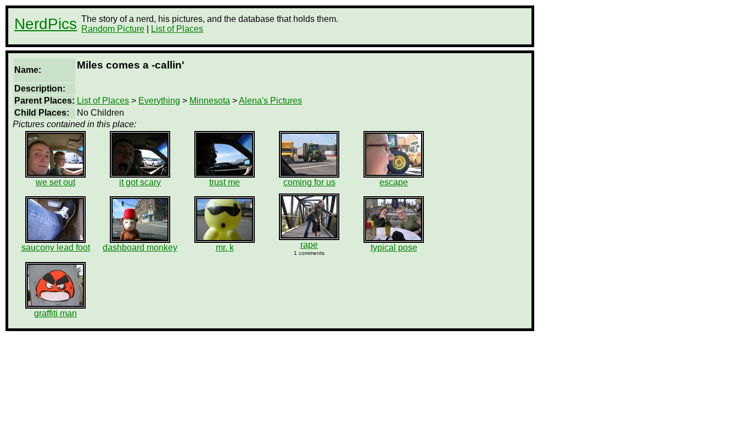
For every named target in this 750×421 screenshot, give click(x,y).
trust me (224, 182)
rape (309, 244)
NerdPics (45, 23)
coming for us (309, 182)
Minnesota (209, 100)
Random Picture (112, 28)
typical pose (394, 247)
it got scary (140, 182)
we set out (55, 182)
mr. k (225, 247)
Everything (159, 100)
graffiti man (55, 313)
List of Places (177, 28)
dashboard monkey (140, 247)
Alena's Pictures (270, 100)
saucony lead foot (55, 247)
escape (393, 182)
